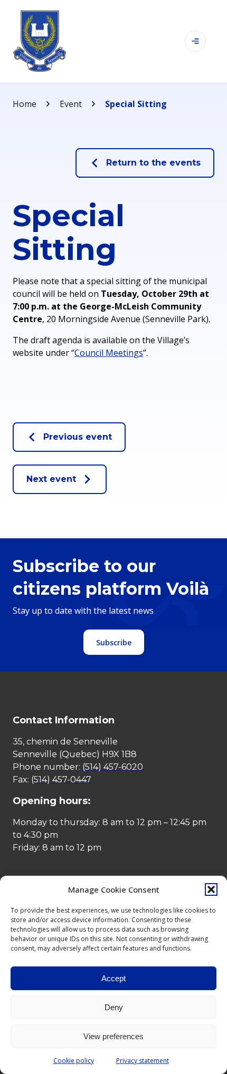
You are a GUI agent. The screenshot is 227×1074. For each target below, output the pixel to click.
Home (24, 104)
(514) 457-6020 (112, 767)
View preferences (113, 1036)
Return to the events (153, 163)
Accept (113, 978)
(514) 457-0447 (61, 780)
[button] (211, 889)
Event (71, 104)
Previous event (77, 437)
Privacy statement (142, 1060)
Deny (114, 1007)
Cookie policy (73, 1060)
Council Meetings (108, 353)
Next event (51, 479)
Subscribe (113, 642)
